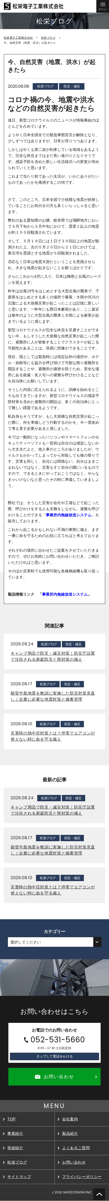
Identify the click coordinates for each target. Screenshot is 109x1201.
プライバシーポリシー (82, 1176)
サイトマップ (19, 1176)
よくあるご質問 (76, 1148)
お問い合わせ (74, 1162)
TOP (11, 1119)
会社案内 (70, 1119)
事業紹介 (15, 1133)
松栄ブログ (48, 37)
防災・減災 (72, 86)
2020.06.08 (18, 86)
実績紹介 (15, 1148)
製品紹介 (70, 1133)
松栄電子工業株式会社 (18, 37)
